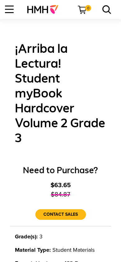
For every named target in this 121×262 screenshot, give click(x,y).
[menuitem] (45, 9)
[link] (45, 9)
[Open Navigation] (9, 9)
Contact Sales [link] (60, 214)
